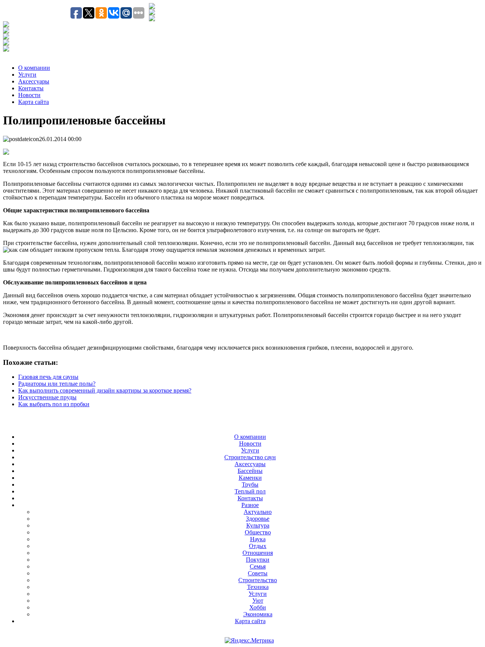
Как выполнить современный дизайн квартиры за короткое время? (104, 390)
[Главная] (152, 13)
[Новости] (6, 31)
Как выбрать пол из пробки (53, 404)
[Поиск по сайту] (152, 7)
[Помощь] (6, 49)
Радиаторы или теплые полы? (56, 383)
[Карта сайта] (152, 19)
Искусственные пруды (47, 397)
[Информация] (6, 37)
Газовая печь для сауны (48, 377)
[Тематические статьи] (6, 25)
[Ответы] (6, 43)
